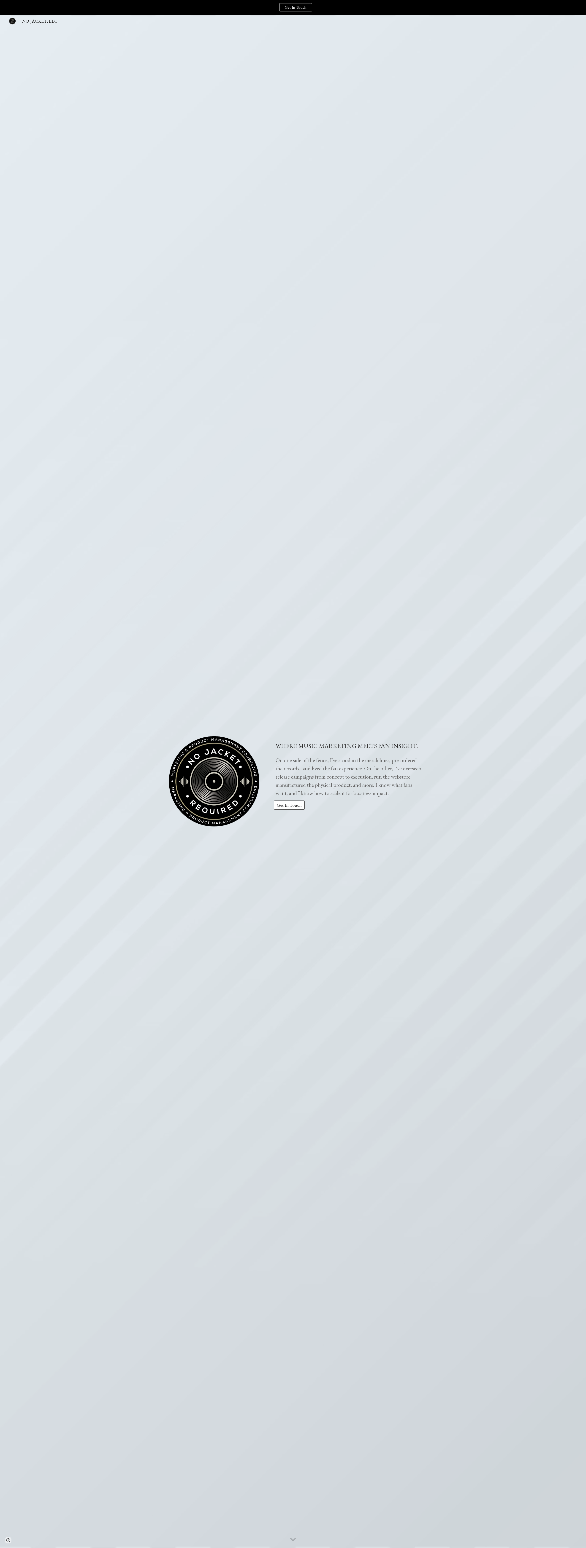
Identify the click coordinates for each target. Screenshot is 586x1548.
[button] (293, 1539)
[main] (349, 765)
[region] (293, 7)
